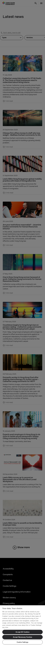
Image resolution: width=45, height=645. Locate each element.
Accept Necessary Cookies (22, 637)
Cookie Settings (22, 642)
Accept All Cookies (22, 632)
